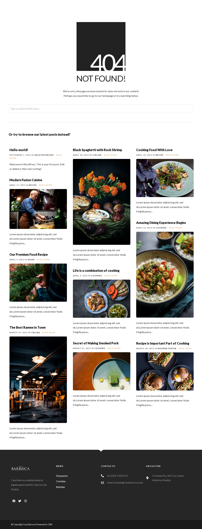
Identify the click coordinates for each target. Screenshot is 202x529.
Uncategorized (44, 155)
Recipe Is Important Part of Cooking (162, 343)
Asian (31, 260)
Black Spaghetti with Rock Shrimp (97, 150)
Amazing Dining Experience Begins (161, 222)
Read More (110, 155)
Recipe (159, 155)
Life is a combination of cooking (96, 270)
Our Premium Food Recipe (28, 254)
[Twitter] (20, 501)
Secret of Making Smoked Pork (96, 343)
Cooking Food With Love (154, 150)
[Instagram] (25, 501)
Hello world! (18, 150)
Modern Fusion (167, 348)
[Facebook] (14, 501)
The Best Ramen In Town (27, 327)
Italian (96, 155)
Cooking (161, 228)
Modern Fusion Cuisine (25, 180)
